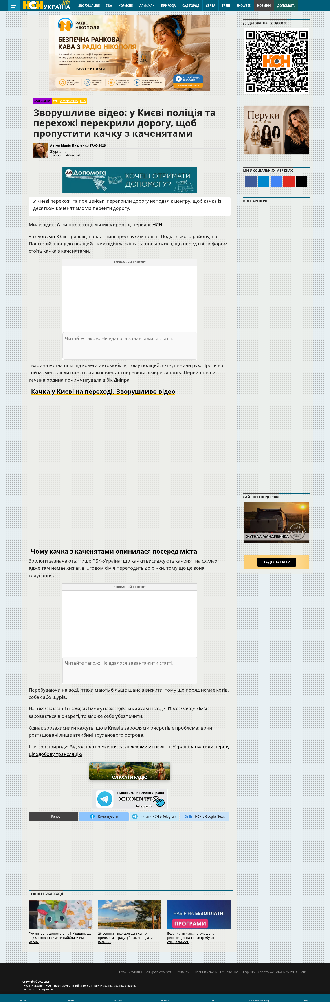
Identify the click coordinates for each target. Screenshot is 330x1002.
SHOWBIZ (244, 6)
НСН (157, 224)
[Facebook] (251, 181)
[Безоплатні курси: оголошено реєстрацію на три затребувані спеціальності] (199, 920)
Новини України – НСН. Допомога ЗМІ (145, 972)
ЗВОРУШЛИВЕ (89, 6)
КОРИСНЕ (126, 6)
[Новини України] (46, 4)
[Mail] (301, 181)
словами (45, 236)
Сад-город (190, 6)
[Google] (276, 181)
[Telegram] (263, 181)
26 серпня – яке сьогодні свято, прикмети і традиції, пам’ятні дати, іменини (126, 937)
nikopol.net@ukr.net (66, 155)
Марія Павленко (75, 145)
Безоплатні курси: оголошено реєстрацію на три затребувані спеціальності (191, 937)
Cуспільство (69, 101)
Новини (264, 6)
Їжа (109, 6)
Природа (168, 6)
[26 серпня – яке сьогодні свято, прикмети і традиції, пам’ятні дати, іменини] (129, 920)
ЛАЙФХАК (146, 6)
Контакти (182, 972)
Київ (83, 101)
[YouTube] (289, 181)
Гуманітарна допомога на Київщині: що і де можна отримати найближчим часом (60, 937)
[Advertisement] (129, 297)
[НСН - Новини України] (130, 799)
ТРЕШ (226, 6)
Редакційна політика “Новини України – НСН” (274, 972)
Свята (210, 6)
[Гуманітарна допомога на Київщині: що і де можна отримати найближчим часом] (60, 920)
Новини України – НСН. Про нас (216, 972)
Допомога (286, 6)
